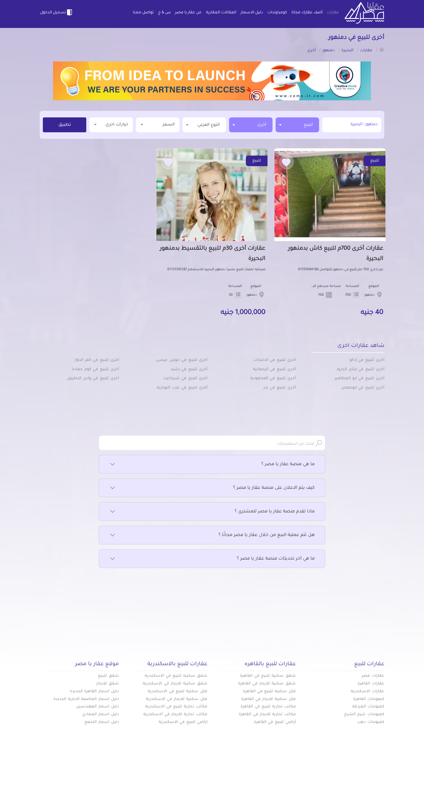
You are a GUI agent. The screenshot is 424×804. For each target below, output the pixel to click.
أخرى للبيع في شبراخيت (185, 378)
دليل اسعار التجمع (101, 722)
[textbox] (204, 124)
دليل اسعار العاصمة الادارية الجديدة (86, 699)
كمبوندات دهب (370, 722)
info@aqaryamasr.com (68, 782)
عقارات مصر (373, 676)
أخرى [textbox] (261, 125)
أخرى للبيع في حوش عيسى (181, 360)
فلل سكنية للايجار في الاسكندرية (176, 699)
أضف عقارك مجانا (307, 13)
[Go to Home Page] (381, 49)
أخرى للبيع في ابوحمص (362, 388)
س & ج (164, 13)
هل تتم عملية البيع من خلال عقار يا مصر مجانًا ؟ (267, 535)
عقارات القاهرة (371, 684)
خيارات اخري (117, 124)
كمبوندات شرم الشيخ (364, 714)
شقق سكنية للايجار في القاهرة (267, 684)
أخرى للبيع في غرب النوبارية (182, 388)
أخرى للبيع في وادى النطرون (93, 378)
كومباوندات (277, 13)
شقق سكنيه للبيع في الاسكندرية (176, 676)
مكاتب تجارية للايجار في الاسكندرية (175, 714)
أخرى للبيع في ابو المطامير (359, 378)
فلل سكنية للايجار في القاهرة (268, 699)
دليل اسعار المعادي (100, 714)
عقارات (333, 13)
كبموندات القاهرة (368, 699)
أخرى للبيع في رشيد (188, 369)
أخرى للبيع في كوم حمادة (95, 369)
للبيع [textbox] (308, 125)
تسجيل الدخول (53, 13)
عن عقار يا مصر (188, 13)
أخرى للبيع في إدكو (367, 360)
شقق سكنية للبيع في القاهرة (268, 676)
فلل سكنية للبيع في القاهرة (269, 691)
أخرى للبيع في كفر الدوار (96, 360)
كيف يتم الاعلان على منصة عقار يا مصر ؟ (274, 488)
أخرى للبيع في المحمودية (273, 378)
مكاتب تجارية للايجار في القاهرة (267, 714)
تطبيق (64, 125)
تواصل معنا (143, 13)
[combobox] (297, 124)
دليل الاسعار (252, 13)
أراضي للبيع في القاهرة (275, 722)
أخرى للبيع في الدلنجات (274, 360)
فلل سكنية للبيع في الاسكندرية (177, 691)
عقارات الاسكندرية (367, 691)
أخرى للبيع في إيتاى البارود (360, 369)
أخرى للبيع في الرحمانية (274, 369)
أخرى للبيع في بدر (280, 388)
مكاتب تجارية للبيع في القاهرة (268, 707)
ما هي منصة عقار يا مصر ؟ (288, 464)
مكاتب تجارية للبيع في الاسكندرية (176, 707)
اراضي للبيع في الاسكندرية (183, 722)
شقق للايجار (107, 684)
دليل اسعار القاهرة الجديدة (94, 691)
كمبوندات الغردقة (368, 707)
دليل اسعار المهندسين (97, 707)
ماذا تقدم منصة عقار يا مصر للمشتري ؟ (275, 511)
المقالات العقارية (221, 13)
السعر (169, 124)
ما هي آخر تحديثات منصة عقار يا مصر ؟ (276, 558)
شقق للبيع (108, 676)
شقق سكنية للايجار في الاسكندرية (175, 684)
